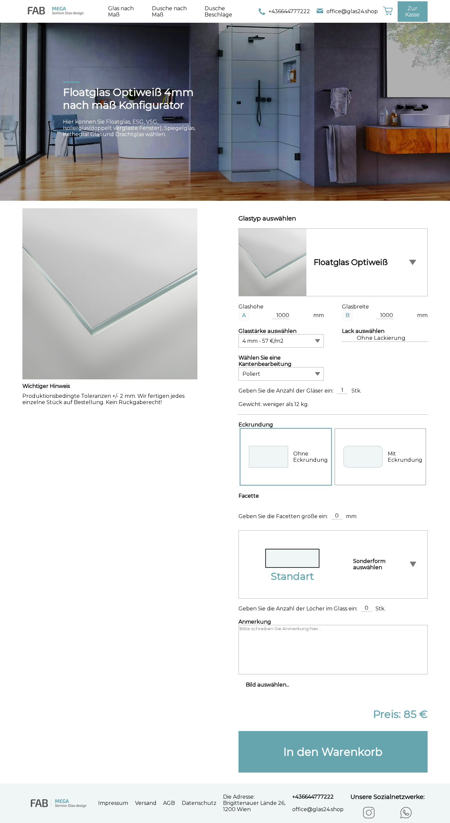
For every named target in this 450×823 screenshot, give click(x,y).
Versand (145, 803)
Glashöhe (251, 307)
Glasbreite (355, 307)
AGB (169, 803)
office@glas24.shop (352, 11)
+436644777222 (289, 11)
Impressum (113, 803)
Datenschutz (199, 803)
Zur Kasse (412, 11)
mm (318, 315)
